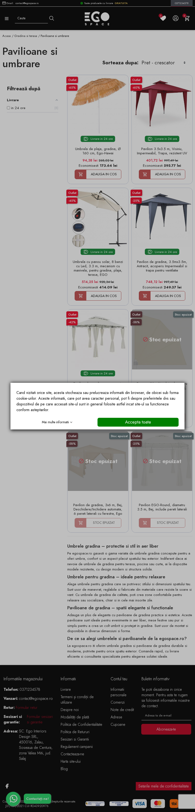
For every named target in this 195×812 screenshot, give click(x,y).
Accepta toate (138, 422)
